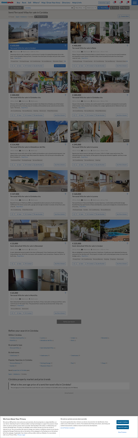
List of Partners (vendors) (68, 428)
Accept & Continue (123, 422)
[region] (69, 427)
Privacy (20, 435)
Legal (23, 435)
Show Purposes (122, 432)
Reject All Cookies (123, 427)
